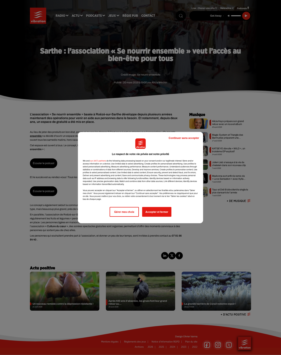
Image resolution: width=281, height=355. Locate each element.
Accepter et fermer (156, 212)
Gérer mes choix (124, 212)
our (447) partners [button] (98, 160)
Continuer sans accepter (184, 138)
